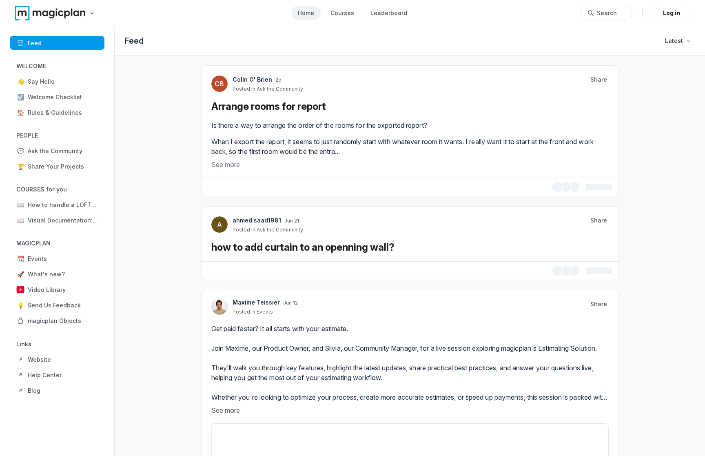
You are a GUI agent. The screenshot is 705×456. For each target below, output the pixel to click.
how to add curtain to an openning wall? (303, 246)
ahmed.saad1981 (257, 219)
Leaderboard (388, 12)
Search (607, 12)
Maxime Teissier (256, 299)
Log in (671, 12)
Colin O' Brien (252, 79)
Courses (342, 12)
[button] (57, 81)
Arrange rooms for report (268, 106)
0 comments (594, 186)
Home (306, 12)
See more (225, 164)
